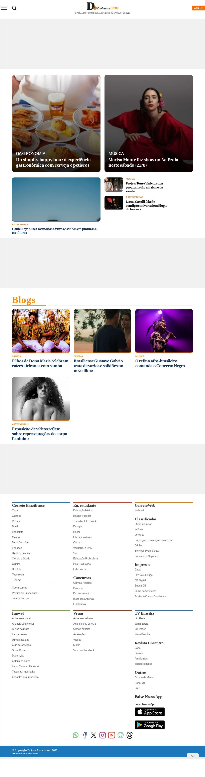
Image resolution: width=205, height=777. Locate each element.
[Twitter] (93, 738)
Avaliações (79, 634)
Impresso (142, 564)
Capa (15, 510)
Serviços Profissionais (147, 550)
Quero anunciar (143, 524)
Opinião (16, 563)
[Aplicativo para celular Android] (150, 728)
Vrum (78, 613)
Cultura (77, 542)
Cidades (16, 515)
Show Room (18, 650)
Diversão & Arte (20, 542)
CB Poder (140, 628)
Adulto (138, 545)
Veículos (139, 534)
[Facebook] (84, 738)
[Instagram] (102, 738)
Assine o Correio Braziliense (150, 596)
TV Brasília (144, 613)
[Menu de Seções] (4, 8)
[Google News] (120, 738)
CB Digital (140, 580)
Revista (139, 653)
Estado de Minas (144, 677)
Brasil (15, 526)
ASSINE (198, 7)
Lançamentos (19, 634)
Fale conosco (80, 569)
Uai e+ (138, 688)
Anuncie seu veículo (84, 623)
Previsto (77, 588)
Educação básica (82, 510)
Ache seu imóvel (21, 618)
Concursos (82, 577)
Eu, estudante (84, 505)
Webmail (139, 510)
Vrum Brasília (142, 634)
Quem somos (19, 587)
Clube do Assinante (145, 591)
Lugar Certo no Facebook (26, 666)
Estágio (77, 526)
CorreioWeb (145, 505)
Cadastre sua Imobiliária (25, 677)
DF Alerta (140, 618)
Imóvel (18, 613)
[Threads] (129, 738)
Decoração (18, 655)
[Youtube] (111, 738)
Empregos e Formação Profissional (154, 540)
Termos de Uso (20, 598)
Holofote (16, 569)
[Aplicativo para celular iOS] (150, 715)
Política (16, 521)
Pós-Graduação (81, 563)
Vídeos (77, 639)
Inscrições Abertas (83, 598)
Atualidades (141, 658)
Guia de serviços (21, 644)
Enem (76, 531)
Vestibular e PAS (82, 547)
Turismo (16, 579)
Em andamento (81, 593)
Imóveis (139, 529)
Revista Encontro (149, 643)
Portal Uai (140, 682)
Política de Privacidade (24, 593)
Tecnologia (18, 574)
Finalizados (79, 604)
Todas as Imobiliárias (23, 671)
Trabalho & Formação (85, 521)
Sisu (75, 553)
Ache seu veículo (82, 618)
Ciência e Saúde (21, 558)
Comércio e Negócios (146, 556)
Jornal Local (141, 623)
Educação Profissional (85, 558)
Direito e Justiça (21, 553)
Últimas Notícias (82, 537)
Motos (76, 644)
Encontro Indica (143, 663)
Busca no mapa (20, 628)
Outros (141, 672)
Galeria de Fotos (21, 661)
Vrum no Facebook (83, 650)
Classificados (146, 519)
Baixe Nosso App (149, 696)
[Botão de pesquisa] (14, 8)
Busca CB (140, 585)
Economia (17, 531)
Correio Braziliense (28, 505)
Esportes (17, 547)
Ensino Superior (82, 515)
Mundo (16, 537)
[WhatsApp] (75, 738)
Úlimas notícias (20, 639)
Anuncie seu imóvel (23, 623)
